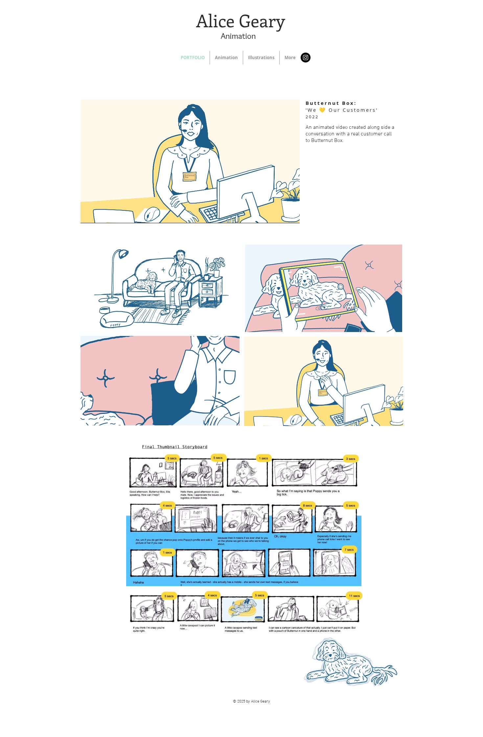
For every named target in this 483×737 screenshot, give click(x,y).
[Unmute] (100, 214)
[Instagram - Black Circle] (305, 57)
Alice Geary (240, 20)
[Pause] (89, 214)
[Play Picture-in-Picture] (279, 214)
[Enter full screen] (291, 214)
